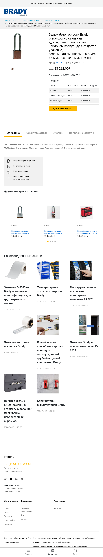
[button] (48, 241)
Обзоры (58, 132)
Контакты (68, 3)
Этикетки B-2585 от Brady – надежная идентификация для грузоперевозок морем (17, 295)
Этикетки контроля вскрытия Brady (16, 344)
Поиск (6, 512)
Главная (7, 21)
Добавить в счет (63, 108)
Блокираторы (28, 21)
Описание (13, 132)
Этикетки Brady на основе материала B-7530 (84, 346)
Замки (38, 21)
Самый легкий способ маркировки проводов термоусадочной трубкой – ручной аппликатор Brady (50, 352)
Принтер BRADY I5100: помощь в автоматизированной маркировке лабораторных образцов (18, 410)
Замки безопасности (51, 21)
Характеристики (36, 132)
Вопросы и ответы (54, 3)
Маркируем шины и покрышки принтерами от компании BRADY (83, 293)
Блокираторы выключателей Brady (51, 402)
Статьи (33, 3)
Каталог (16, 21)
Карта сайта (9, 520)
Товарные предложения (26, 509)
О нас (6, 508)
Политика (8, 516)
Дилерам (57, 508)
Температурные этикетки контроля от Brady (51, 291)
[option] (24, 46)
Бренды (41, 3)
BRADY (9, 226)
